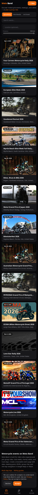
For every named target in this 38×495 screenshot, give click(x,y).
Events (6, 493)
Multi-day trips (7, 470)
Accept (17, 483)
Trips (19, 493)
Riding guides (19, 470)
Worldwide (17, 14)
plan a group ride (11, 10)
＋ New (32, 3)
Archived (26, 14)
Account (31, 493)
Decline (8, 483)
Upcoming (7, 14)
